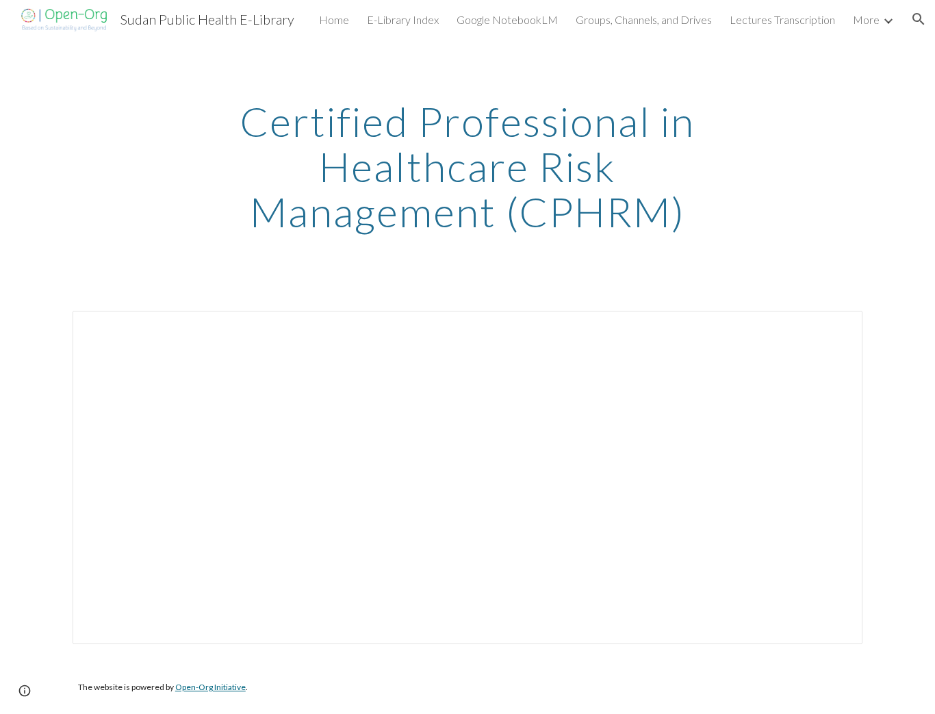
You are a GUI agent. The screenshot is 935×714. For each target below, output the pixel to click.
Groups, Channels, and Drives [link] (644, 19)
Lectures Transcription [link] (782, 19)
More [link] (866, 19)
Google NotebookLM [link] (507, 19)
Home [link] (334, 19)
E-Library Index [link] (403, 19)
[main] (467, 166)
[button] (918, 19)
